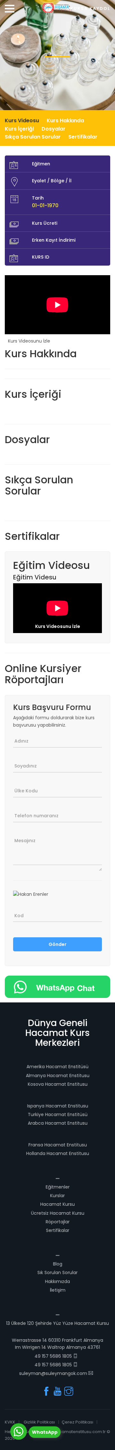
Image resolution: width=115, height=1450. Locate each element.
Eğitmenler (58, 1187)
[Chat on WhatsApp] (57, 986)
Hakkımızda (57, 1281)
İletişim (57, 1290)
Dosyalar (53, 128)
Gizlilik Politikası (39, 1422)
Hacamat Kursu (57, 1204)
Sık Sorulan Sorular (57, 1272)
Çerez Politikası (77, 1422)
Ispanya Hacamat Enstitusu (57, 1106)
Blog (57, 1264)
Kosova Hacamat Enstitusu (58, 1084)
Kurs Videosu (22, 120)
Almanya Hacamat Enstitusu (57, 1075)
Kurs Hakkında (65, 120)
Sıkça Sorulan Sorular (33, 136)
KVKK (10, 1422)
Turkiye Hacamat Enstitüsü (58, 1114)
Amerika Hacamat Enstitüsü (57, 1066)
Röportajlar (58, 1222)
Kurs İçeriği (19, 128)
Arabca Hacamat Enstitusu (58, 1123)
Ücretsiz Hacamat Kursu (57, 1213)
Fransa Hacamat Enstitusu (57, 1145)
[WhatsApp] (18, 1431)
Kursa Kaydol (90, 8)
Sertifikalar (82, 136)
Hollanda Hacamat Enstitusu (57, 1153)
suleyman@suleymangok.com (53, 1373)
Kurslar (57, 1195)
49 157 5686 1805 (53, 1356)
